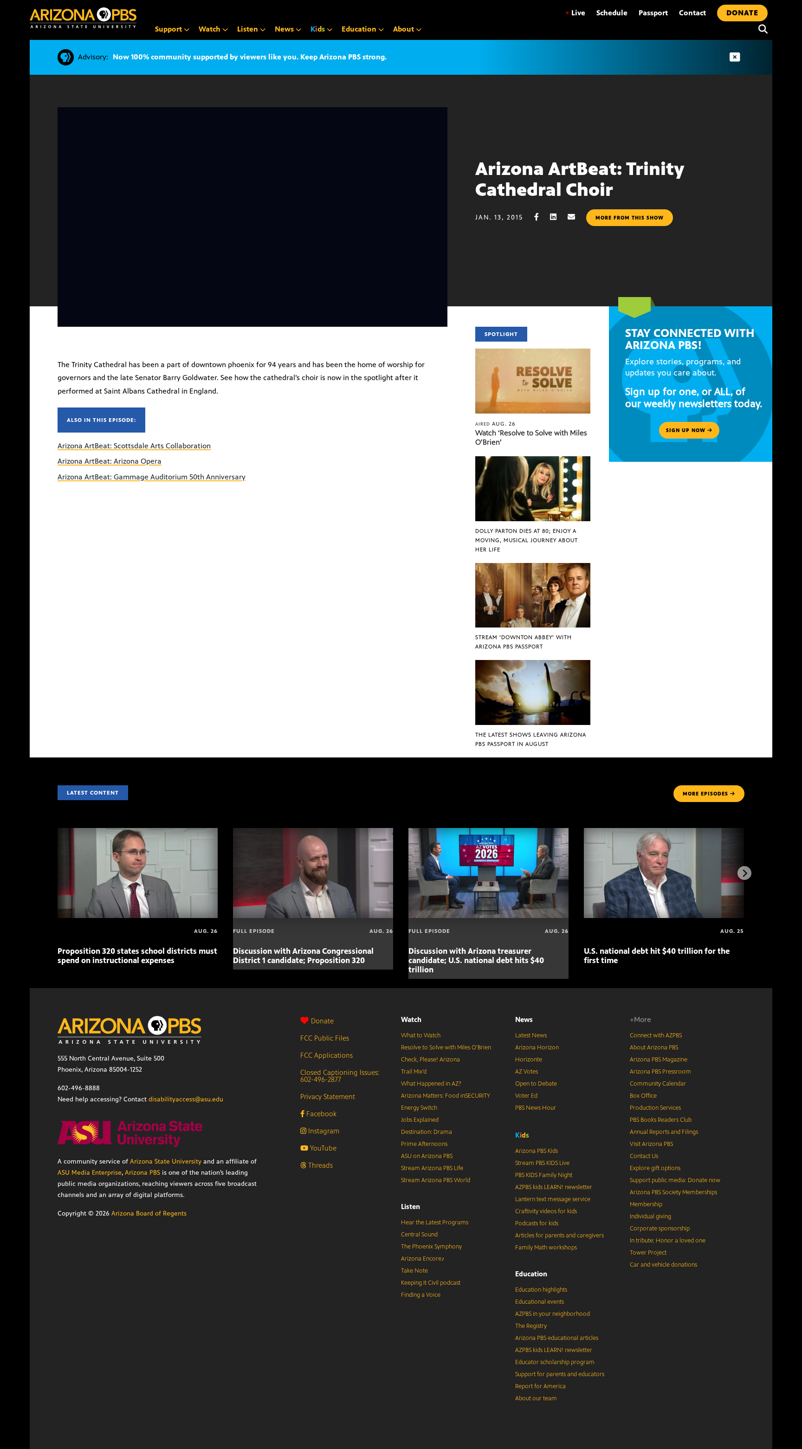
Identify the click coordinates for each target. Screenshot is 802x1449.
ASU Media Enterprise (90, 1173)
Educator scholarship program (555, 1362)
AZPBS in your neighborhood (552, 1314)
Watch (411, 1019)
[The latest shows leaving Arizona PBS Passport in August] (532, 664)
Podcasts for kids (536, 1223)
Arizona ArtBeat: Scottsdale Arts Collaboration (134, 445)
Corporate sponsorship (660, 1228)
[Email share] (576, 217)
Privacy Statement (327, 1096)
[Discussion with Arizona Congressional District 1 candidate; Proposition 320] (313, 832)
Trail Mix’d (414, 1071)
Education (531, 1273)
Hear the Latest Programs (434, 1222)
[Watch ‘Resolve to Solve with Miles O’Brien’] (532, 353)
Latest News (531, 1035)
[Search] (760, 29)
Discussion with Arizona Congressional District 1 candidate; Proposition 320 (303, 955)
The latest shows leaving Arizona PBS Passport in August (530, 739)
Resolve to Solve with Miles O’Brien (446, 1047)
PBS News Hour (535, 1108)
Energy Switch (419, 1108)
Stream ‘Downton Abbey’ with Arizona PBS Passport (523, 642)
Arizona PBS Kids (536, 1151)
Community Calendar (658, 1083)
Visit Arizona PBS (651, 1144)
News (524, 1019)
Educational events (539, 1302)
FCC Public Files (324, 1038)
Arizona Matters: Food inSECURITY (445, 1096)
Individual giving (650, 1216)
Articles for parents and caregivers (559, 1235)
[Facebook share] (541, 217)
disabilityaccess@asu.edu (186, 1099)
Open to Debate (536, 1083)
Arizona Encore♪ (423, 1258)
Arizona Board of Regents (149, 1213)
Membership (646, 1204)
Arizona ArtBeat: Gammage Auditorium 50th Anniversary (152, 476)
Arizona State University (165, 1161)
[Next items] (744, 873)
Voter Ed (526, 1096)
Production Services (655, 1108)
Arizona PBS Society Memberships (673, 1192)
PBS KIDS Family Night (543, 1175)
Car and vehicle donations (663, 1264)
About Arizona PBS (654, 1047)
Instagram (322, 1130)
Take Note (414, 1270)
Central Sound (419, 1234)
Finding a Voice (420, 1295)
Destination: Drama (426, 1132)
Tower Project (648, 1252)
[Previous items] (58, 873)
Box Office (643, 1096)
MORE (705, 793)
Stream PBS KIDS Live (542, 1163)
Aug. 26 (495, 423)
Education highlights (541, 1290)
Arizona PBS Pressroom (660, 1071)
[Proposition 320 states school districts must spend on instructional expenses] (138, 832)
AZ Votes (526, 1071)
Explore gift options (655, 1168)
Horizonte (528, 1059)
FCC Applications (326, 1055)
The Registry (531, 1326)
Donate (322, 1020)
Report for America (540, 1386)
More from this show (629, 217)
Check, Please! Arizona (430, 1059)
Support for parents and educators (559, 1374)
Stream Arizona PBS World (435, 1180)
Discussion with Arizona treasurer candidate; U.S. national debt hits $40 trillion (476, 960)
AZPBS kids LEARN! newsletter (553, 1187)
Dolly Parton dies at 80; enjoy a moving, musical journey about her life (526, 540)
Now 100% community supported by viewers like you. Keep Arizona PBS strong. (250, 56)
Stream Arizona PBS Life (432, 1168)
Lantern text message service (552, 1199)
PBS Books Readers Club (661, 1120)
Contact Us (644, 1156)
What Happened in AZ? (431, 1083)
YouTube (322, 1148)
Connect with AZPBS (656, 1035)
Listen (410, 1206)
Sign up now (686, 430)
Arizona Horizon (537, 1047)
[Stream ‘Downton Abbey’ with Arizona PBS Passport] (532, 567)
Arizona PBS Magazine (658, 1059)
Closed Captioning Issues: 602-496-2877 (340, 1076)
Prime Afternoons (424, 1144)
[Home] (83, 17)
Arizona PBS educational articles (556, 1338)
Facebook (320, 1113)
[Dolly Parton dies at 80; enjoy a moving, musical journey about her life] (532, 461)
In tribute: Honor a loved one (667, 1240)
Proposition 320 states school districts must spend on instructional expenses (137, 955)
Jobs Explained (420, 1120)
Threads (319, 1165)
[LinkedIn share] (558, 217)
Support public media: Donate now (675, 1180)
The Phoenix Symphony (431, 1246)
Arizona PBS (142, 1173)
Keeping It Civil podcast (430, 1283)
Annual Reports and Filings (664, 1132)
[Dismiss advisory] (735, 57)
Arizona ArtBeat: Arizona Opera (110, 461)
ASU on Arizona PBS (427, 1156)
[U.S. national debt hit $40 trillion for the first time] (664, 832)
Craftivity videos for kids (546, 1211)
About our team (536, 1398)
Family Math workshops (546, 1247)
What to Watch (420, 1035)
